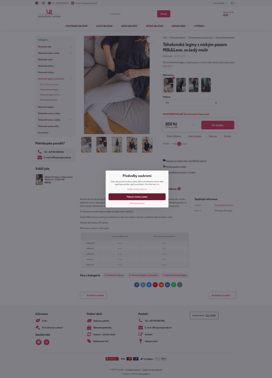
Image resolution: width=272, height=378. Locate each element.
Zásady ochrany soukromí (137, 189)
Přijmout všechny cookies (137, 196)
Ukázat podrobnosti (137, 203)
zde (157, 184)
